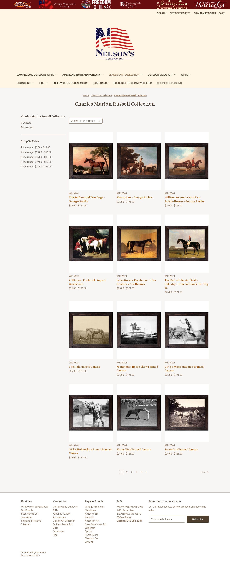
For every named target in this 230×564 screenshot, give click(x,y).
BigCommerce (39, 552)
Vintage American (94, 506)
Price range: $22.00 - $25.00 (36, 166)
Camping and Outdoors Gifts (35, 74)
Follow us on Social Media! (70, 83)
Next (203, 472)
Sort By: (74, 121)
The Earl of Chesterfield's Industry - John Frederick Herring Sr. (186, 284)
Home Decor (91, 535)
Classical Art (91, 538)
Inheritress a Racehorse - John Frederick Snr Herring (136, 282)
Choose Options (91, 166)
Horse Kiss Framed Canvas (134, 449)
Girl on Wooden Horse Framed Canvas (184, 368)
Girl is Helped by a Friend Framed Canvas (90, 451)
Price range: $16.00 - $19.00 (36, 157)
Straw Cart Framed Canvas (181, 449)
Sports (88, 531)
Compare (90, 161)
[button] (22, 4)
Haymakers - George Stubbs (135, 197)
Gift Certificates (180, 13)
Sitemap (25, 524)
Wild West (90, 528)
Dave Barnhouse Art (95, 524)
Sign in (198, 13)
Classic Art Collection (124, 74)
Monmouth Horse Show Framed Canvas (137, 368)
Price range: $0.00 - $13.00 (35, 147)
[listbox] (91, 120)
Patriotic (89, 517)
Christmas (90, 510)
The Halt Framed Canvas (84, 366)
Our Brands (100, 83)
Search (161, 13)
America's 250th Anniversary (81, 74)
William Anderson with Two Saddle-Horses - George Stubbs (184, 199)
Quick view (88, 154)
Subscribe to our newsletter (133, 83)
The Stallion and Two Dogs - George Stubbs (87, 199)
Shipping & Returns (169, 83)
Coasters (26, 122)
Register (210, 13)
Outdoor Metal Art (160, 74)
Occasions (23, 83)
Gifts (184, 74)
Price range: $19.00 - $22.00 (36, 161)
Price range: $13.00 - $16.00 (36, 152)
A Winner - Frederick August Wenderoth (87, 282)
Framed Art (27, 127)
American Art (92, 520)
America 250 (91, 513)
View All (89, 542)
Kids (41, 83)
